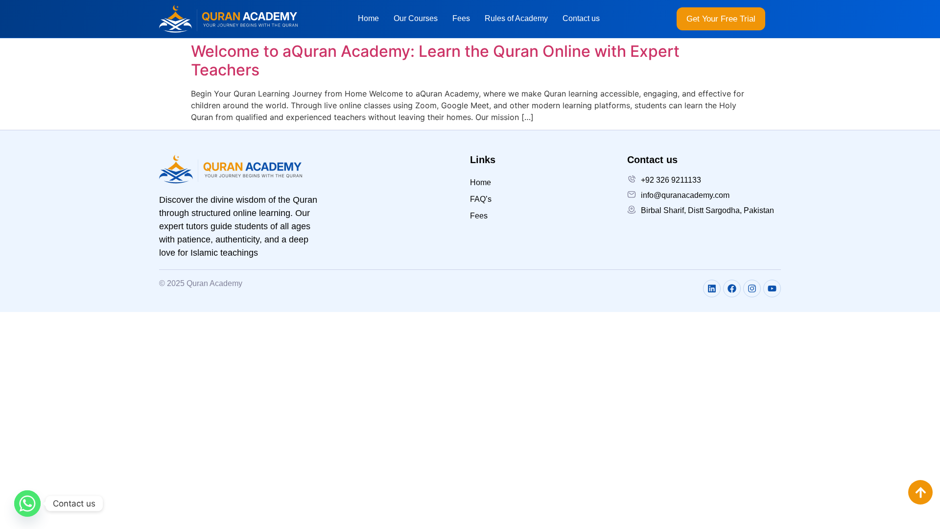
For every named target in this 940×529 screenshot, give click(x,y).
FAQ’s (481, 199)
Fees (461, 18)
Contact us (581, 18)
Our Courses (416, 18)
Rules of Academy (516, 18)
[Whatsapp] (27, 503)
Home (368, 18)
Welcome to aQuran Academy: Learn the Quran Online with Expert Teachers (435, 60)
